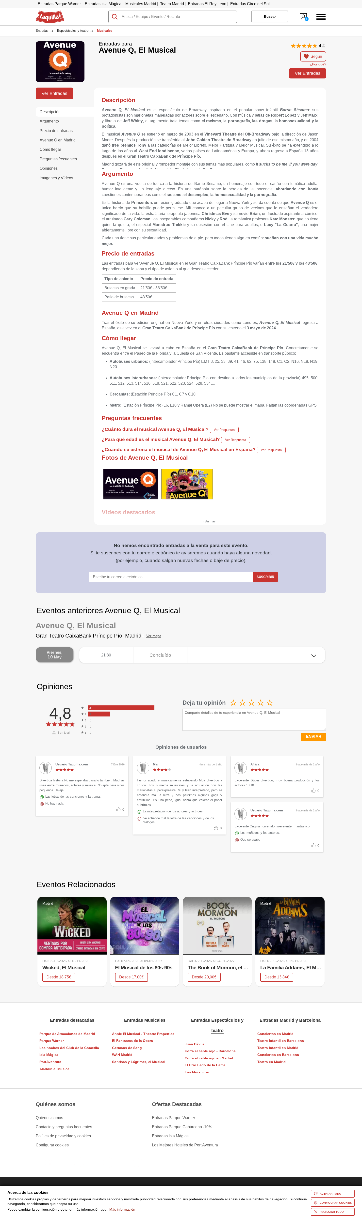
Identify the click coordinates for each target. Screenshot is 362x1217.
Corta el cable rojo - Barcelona (210, 1051)
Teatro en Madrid (271, 1062)
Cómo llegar (50, 149)
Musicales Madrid (140, 4)
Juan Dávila (194, 1044)
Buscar (270, 16)
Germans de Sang (127, 1048)
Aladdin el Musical (54, 1069)
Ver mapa (153, 636)
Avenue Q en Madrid (58, 140)
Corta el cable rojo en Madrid (209, 1058)
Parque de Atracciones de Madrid (67, 1034)
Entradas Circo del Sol (250, 4)
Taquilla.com (47, 13)
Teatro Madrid (172, 4)
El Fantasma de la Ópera (132, 1041)
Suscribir (265, 577)
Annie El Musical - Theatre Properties (143, 1034)
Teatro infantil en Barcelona (280, 1041)
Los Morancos (197, 1072)
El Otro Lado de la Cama (205, 1065)
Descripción (50, 112)
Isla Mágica (48, 1055)
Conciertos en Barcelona (278, 1055)
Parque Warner (51, 1041)
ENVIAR (313, 736)
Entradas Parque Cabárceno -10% (182, 1127)
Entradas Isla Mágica (103, 4)
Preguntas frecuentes (58, 159)
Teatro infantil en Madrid (277, 1048)
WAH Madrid (122, 1055)
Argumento (49, 121)
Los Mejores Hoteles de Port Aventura (185, 1145)
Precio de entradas (56, 131)
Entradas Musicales (144, 1020)
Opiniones (49, 168)
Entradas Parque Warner (59, 4)
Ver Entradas (307, 73)
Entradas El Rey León (207, 4)
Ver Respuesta (224, 430)
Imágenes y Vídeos (56, 178)
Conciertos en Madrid (275, 1034)
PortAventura (50, 1062)
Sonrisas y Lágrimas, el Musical (138, 1062)
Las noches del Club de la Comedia (69, 1048)
